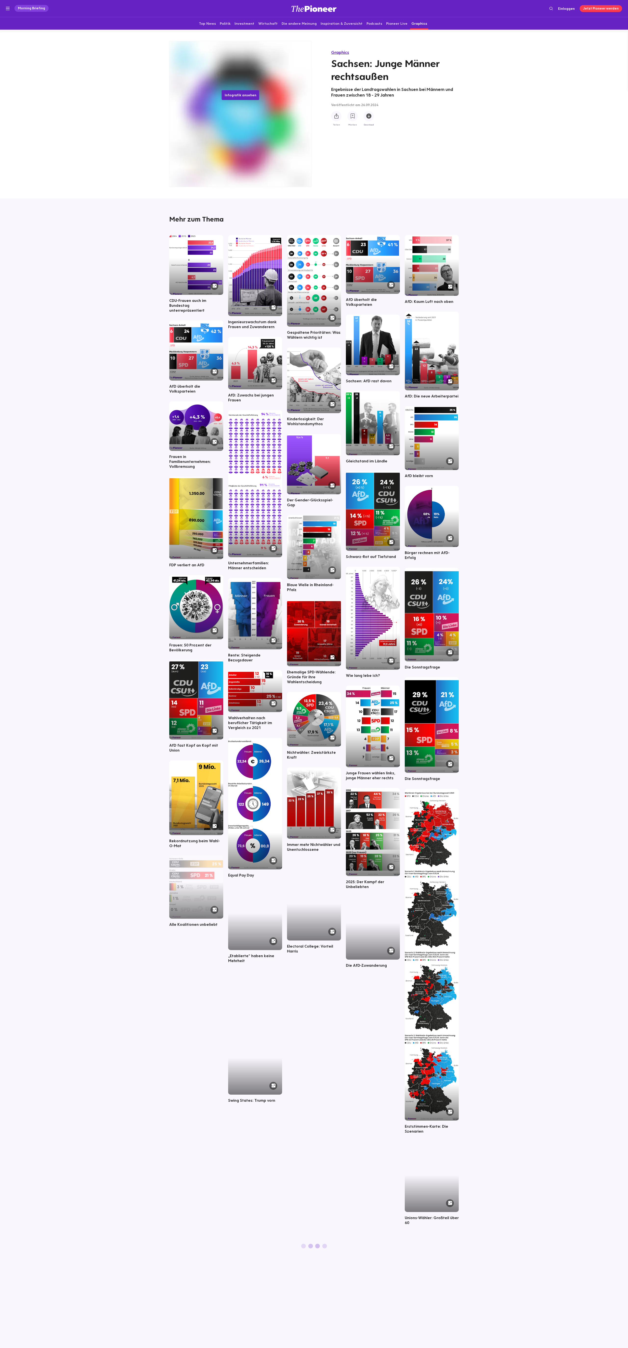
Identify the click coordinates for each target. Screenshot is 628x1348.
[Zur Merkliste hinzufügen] (352, 116)
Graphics (340, 52)
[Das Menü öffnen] (8, 8)
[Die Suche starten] (551, 8)
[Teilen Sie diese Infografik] (336, 116)
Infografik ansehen (240, 95)
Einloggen (566, 8)
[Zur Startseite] (314, 8)
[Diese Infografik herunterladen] (369, 116)
